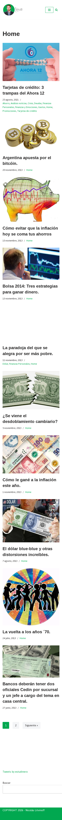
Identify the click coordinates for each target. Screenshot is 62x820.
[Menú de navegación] (49, 10)
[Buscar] (56, 10)
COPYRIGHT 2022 (13, 816)
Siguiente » (31, 725)
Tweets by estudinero (15, 771)
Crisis (30, 103)
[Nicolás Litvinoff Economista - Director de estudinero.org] (13, 9)
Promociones (9, 111)
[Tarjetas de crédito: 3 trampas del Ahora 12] (31, 62)
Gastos (41, 107)
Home (49, 107)
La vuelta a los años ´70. (26, 631)
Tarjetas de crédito (27, 111)
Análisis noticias (19, 103)
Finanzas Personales (19, 363)
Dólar (5, 363)
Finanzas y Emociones (26, 107)
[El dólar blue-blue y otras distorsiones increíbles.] (31, 520)
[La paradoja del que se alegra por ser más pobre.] (31, 323)
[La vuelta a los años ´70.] (31, 596)
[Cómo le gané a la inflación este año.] (31, 454)
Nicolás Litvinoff (49, 816)
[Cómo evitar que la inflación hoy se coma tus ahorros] (31, 199)
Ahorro (6, 103)
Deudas (38, 103)
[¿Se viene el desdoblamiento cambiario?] (31, 390)
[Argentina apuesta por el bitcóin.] (31, 134)
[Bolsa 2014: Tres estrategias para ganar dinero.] (31, 264)
